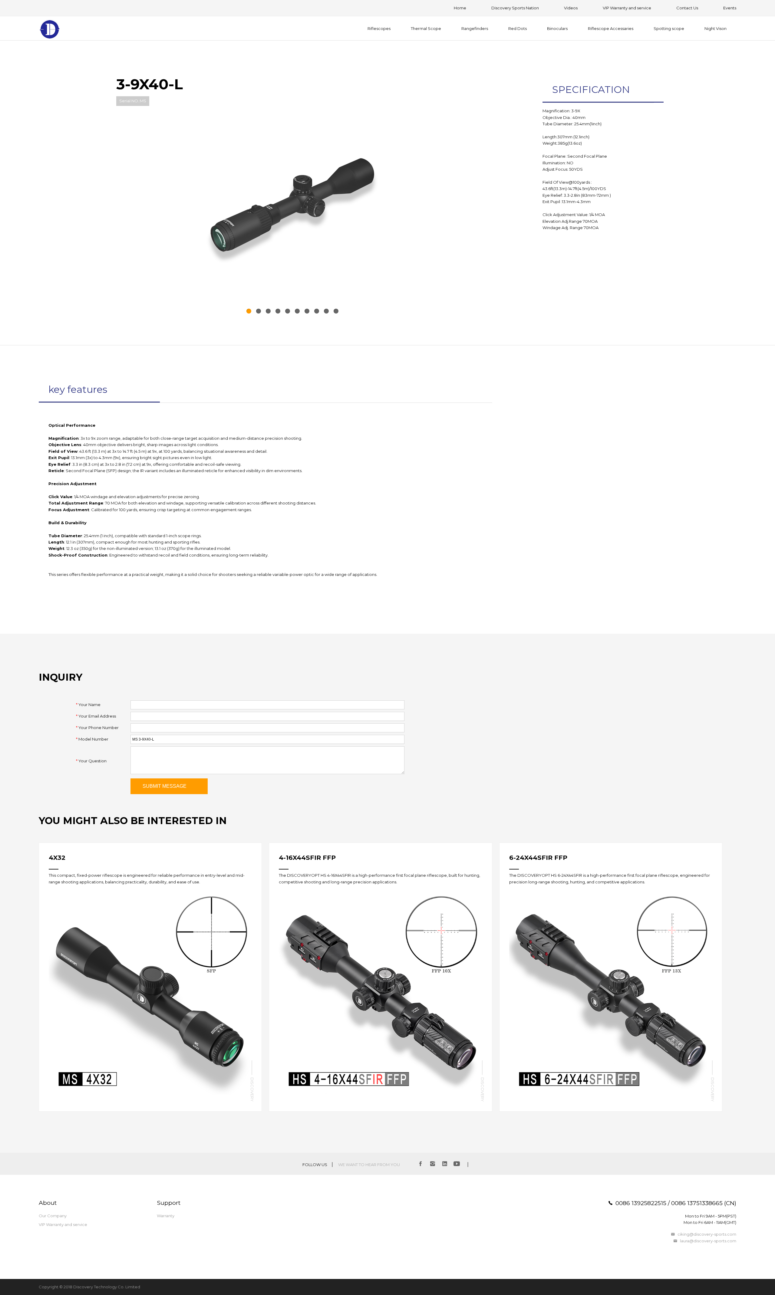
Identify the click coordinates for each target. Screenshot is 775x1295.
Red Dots (517, 28)
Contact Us (687, 7)
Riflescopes (379, 28)
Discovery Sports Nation (515, 7)
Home (460, 7)
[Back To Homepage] (50, 30)
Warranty (165, 1215)
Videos (571, 7)
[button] (248, 311)
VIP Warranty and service (627, 7)
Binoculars (557, 28)
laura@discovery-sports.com (708, 1240)
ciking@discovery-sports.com (707, 1234)
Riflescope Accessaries (610, 28)
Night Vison (715, 28)
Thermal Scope (426, 28)
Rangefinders (474, 28)
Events (729, 7)
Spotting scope (669, 28)
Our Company (53, 1215)
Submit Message (164, 786)
